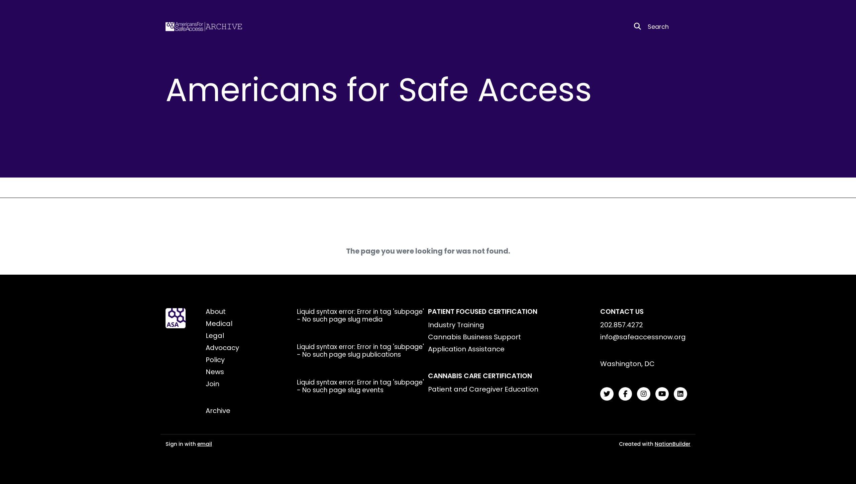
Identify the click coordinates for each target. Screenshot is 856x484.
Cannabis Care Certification (480, 375)
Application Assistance (466, 349)
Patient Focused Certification (482, 311)
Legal (215, 335)
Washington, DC (627, 363)
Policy (215, 359)
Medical (219, 323)
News (215, 371)
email (204, 443)
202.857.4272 (621, 325)
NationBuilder (672, 443)
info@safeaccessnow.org (643, 337)
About (216, 311)
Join (212, 384)
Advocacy (222, 347)
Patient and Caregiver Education (483, 389)
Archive (218, 410)
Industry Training (456, 325)
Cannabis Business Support (474, 337)
